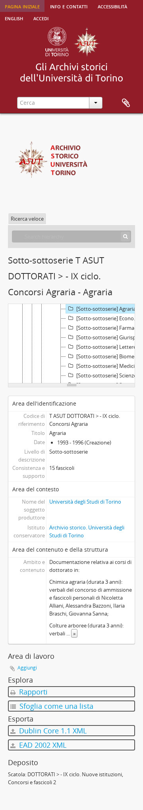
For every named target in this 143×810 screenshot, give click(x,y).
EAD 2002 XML (41, 745)
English (14, 17)
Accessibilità (112, 6)
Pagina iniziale (22, 6)
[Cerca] (125, 236)
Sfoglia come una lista (55, 706)
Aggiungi (27, 667)
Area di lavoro (126, 103)
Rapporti (32, 691)
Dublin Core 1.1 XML (52, 730)
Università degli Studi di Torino (85, 501)
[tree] (71, 343)
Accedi (40, 17)
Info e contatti (68, 6)
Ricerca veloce (27, 218)
